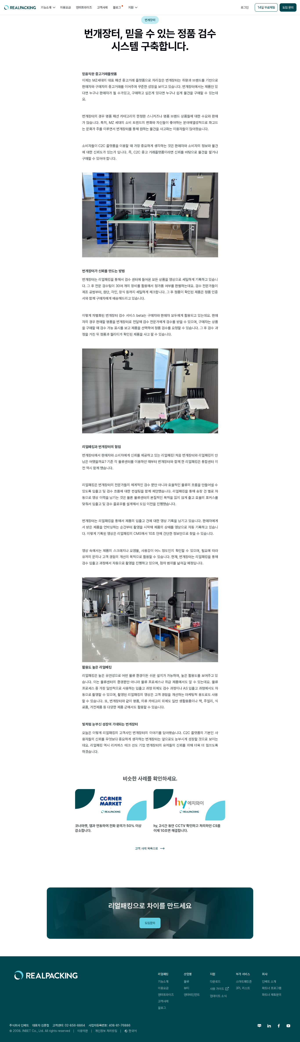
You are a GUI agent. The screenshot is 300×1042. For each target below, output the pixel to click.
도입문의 (150, 923)
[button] (48, 7)
